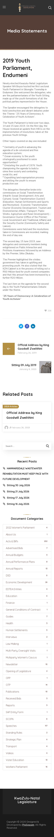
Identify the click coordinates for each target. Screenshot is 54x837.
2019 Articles (10, 406)
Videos (26, 753)
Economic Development (26, 582)
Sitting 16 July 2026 (18, 503)
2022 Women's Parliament (26, 527)
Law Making (26, 643)
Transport (26, 746)
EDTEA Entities (26, 589)
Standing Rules (26, 732)
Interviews (26, 636)
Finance (26, 602)
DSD (26, 575)
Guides (26, 616)
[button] (49, 7)
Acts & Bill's (26, 541)
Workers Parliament (26, 766)
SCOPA (26, 719)
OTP (26, 684)
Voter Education (26, 760)
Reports (26, 705)
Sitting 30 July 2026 (18, 485)
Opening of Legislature (26, 671)
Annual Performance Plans (26, 561)
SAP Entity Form (26, 712)
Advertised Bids (26, 548)
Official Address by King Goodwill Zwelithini (24, 415)
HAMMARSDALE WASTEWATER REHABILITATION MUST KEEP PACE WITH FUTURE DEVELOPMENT (25, 474)
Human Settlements (26, 630)
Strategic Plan (26, 739)
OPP (26, 678)
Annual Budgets (26, 554)
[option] (27, 417)
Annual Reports (26, 568)
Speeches (26, 725)
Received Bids (26, 698)
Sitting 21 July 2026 (18, 491)
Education (26, 595)
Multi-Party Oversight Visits (26, 650)
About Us (26, 534)
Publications (26, 691)
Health (26, 623)
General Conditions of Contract (26, 609)
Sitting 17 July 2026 (18, 497)
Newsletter (26, 664)
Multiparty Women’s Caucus (26, 657)
